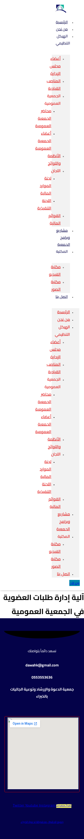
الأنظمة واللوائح (54, 159)
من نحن (63, 319)
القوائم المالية (55, 219)
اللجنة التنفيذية (44, 204)
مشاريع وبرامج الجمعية (63, 237)
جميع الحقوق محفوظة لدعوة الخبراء (42, 822)
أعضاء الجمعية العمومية (43, 141)
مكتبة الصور (56, 285)
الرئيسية (63, 312)
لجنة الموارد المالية (45, 185)
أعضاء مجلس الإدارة (55, 66)
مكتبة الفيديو (55, 270)
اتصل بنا (62, 296)
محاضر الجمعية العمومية (43, 118)
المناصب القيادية (54, 84)
